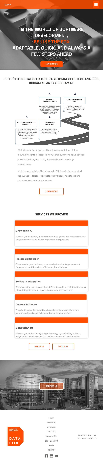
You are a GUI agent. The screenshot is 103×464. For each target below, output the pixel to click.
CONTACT (51, 450)
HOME (51, 418)
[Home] (56, 456)
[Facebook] (46, 456)
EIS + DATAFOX (51, 441)
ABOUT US (51, 423)
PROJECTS (51, 432)
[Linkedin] (51, 456)
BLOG (51, 445)
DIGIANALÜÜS (51, 436)
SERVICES (51, 427)
